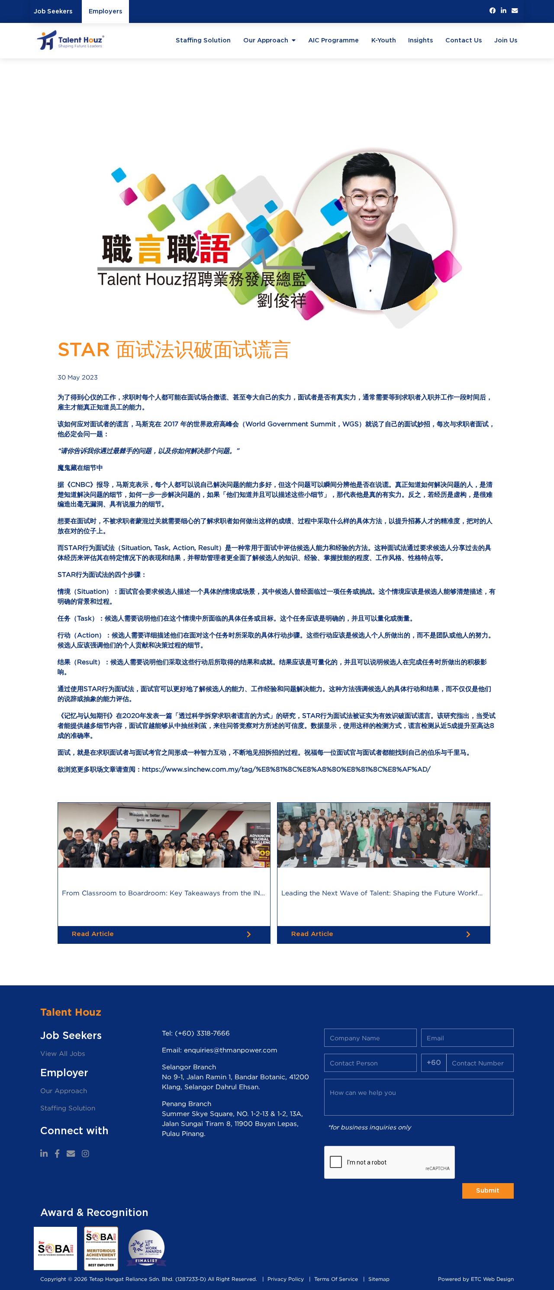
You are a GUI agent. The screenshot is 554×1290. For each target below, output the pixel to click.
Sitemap (379, 1279)
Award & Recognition (94, 1213)
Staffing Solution (203, 40)
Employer (64, 1073)
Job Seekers (53, 11)
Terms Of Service (336, 1279)
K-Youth (383, 40)
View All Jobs (62, 1053)
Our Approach (267, 40)
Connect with (74, 1131)
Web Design (498, 1279)
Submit (487, 1190)
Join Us (505, 40)
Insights (420, 40)
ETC (476, 1279)
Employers (105, 11)
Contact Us (463, 40)
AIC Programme (333, 40)
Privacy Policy (285, 1279)
